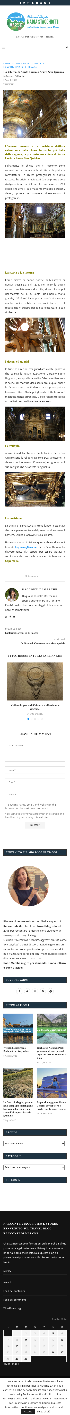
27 (62, 1352)
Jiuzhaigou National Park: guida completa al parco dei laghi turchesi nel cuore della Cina (51, 1053)
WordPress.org (12, 1308)
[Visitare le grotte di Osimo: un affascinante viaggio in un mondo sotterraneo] (35, 681)
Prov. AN (32, 67)
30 (26, 1358)
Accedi (7, 1282)
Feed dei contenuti (14, 1291)
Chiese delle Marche (14, 63)
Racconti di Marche (15, 76)
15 (17, 1346)
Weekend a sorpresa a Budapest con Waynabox (16, 1050)
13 (62, 1339)
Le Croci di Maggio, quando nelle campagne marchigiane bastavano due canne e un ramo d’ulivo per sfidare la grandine (18, 1109)
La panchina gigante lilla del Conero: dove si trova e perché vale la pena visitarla (51, 1105)
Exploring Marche (13, 67)
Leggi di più (43, 1411)
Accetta (28, 1411)
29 (17, 1358)
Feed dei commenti (14, 1299)
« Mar (6, 1363)
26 (53, 1352)
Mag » (15, 1363)
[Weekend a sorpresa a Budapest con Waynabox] (18, 1029)
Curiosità (36, 63)
